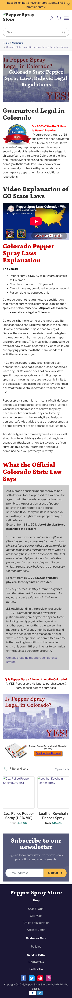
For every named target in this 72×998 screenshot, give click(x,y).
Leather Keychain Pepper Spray (53, 815)
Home (6, 43)
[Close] (68, 4)
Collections (17, 43)
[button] (15, 769)
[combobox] (31, 32)
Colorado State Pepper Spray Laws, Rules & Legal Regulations (37, 47)
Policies (36, 946)
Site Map (36, 915)
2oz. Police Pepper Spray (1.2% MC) (18, 815)
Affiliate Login (36, 929)
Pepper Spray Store (36, 893)
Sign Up (53, 872)
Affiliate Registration (36, 922)
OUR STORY (36, 908)
